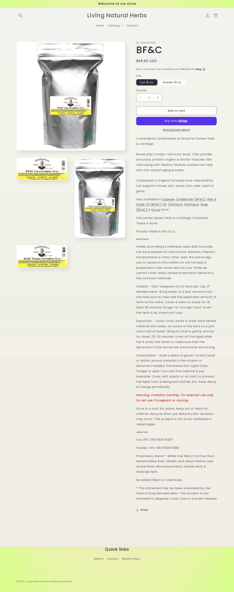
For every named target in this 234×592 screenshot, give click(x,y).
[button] (20, 16)
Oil (165, 204)
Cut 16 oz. (147, 82)
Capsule (168, 199)
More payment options (176, 129)
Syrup (155, 210)
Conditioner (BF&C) (191, 199)
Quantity (141, 90)
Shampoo (191, 204)
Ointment (175, 204)
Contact (113, 559)
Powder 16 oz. (172, 82)
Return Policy (131, 559)
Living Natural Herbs (37, 581)
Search (99, 559)
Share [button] (144, 510)
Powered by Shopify (61, 581)
